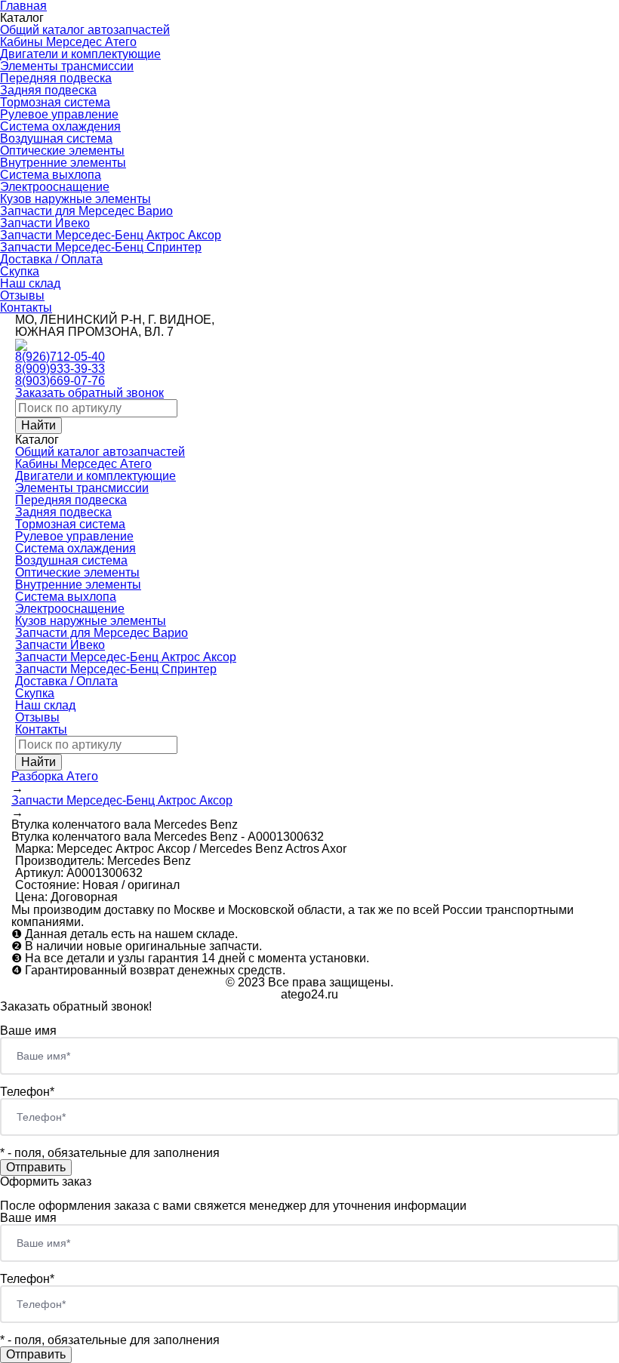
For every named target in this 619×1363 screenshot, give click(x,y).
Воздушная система (56, 138)
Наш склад (30, 283)
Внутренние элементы (63, 162)
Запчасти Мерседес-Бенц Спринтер (101, 247)
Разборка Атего (54, 776)
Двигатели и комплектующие (80, 54)
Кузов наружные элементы (75, 198)
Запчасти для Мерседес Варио (86, 211)
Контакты (26, 307)
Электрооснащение (54, 186)
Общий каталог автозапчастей (85, 29)
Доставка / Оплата (51, 259)
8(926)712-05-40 (60, 356)
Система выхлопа (50, 174)
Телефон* (27, 1091)
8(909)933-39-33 (60, 368)
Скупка (19, 271)
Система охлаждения (60, 126)
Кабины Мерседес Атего (68, 41)
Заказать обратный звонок (89, 392)
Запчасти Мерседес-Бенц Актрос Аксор (110, 235)
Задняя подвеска (48, 90)
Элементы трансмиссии (67, 66)
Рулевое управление (59, 114)
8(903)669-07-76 (60, 380)
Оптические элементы (62, 150)
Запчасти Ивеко (45, 223)
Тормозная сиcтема (55, 102)
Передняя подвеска (56, 78)
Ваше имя (28, 1030)
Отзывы (22, 295)
